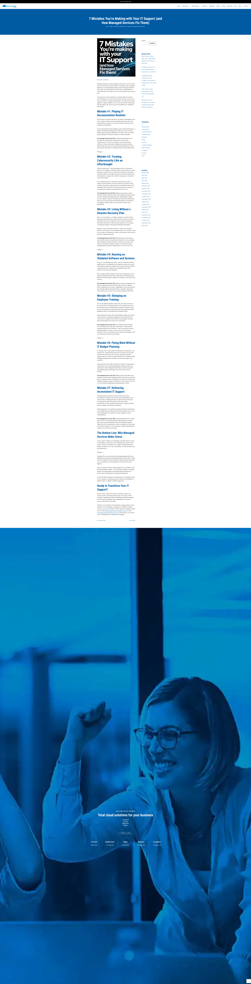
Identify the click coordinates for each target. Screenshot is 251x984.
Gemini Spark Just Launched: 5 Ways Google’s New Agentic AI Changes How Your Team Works (149, 80)
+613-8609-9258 (141, 845)
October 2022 (145, 220)
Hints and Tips (146, 147)
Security (144, 153)
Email (143, 139)
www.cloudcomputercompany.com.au (107, 512)
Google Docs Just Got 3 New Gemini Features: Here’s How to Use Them (149, 69)
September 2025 (146, 199)
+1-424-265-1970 (157, 845)
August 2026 (145, 172)
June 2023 (144, 212)
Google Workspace (147, 145)
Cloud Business (146, 134)
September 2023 (146, 207)
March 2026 (145, 183)
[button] (188, 6)
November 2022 (146, 217)
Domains (144, 137)
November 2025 (146, 194)
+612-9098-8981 (125, 845)
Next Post (132, 520)
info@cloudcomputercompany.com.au (116, 510)
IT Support (145, 150)
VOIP (143, 155)
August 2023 (145, 209)
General (144, 142)
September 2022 (146, 223)
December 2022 (146, 215)
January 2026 (145, 188)
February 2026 (146, 186)
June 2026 (144, 178)
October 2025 (145, 196)
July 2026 (144, 175)
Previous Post (100, 520)
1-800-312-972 (127, 1)
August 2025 (145, 201)
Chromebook (145, 127)
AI (142, 124)
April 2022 (144, 225)
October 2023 (145, 204)
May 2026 (144, 180)
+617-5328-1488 (110, 845)
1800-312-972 (94, 845)
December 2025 (146, 191)
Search (144, 40)
